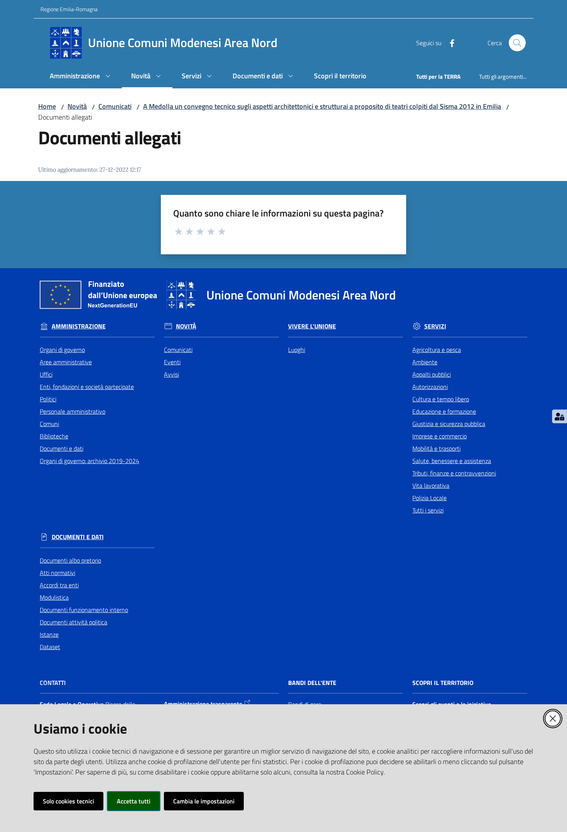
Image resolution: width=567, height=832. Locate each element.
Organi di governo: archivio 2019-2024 (89, 460)
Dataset (50, 646)
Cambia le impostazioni (204, 801)
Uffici (46, 374)
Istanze (49, 634)
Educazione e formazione (444, 411)
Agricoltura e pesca (436, 349)
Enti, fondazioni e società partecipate (87, 386)
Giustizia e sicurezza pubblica (448, 423)
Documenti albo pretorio (70, 560)
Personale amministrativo (72, 411)
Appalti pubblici (431, 374)
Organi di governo (62, 349)
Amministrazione (79, 326)
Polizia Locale (429, 497)
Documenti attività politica (73, 622)
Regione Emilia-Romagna (69, 9)
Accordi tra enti (59, 585)
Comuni (49, 423)
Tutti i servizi (428, 510)
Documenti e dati (61, 448)
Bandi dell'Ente (312, 682)
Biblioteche (54, 436)
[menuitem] (81, 76)
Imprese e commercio (439, 436)
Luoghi (296, 349)
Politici (48, 399)
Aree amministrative (66, 362)
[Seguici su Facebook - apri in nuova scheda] (449, 42)
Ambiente (424, 362)
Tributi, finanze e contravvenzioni (454, 473)
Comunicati (115, 106)
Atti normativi (57, 572)
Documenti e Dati (78, 537)
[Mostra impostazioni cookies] (559, 416)
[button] (517, 43)
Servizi (435, 326)
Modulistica (54, 597)
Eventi (172, 362)
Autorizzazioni (430, 386)
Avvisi (171, 374)
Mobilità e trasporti (436, 448)
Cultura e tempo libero (440, 399)
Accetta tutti (133, 801)
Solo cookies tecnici (68, 801)
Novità (77, 106)
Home (47, 106)
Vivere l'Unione (312, 326)
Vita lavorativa (430, 485)
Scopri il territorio (442, 682)
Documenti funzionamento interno (84, 609)
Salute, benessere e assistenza (451, 460)
